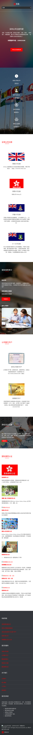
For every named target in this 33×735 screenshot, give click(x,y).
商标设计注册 (5, 663)
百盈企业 (6, 732)
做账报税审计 (5, 659)
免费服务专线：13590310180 (16, 40)
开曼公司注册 (16, 214)
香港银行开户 (16, 398)
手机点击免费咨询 (16, 49)
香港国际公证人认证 (7, 639)
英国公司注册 (16, 164)
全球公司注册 (7, 142)
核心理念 (4, 682)
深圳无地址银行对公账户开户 (9, 632)
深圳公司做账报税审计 (7, 628)
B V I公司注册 (16, 244)
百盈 (17, 4)
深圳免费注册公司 (6, 624)
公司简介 (4, 678)
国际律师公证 (7, 456)
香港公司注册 (16, 191)
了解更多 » (6, 299)
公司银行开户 (7, 342)
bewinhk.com (24, 727)
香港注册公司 (5, 635)
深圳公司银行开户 (16, 367)
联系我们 (4, 690)
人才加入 (4, 686)
